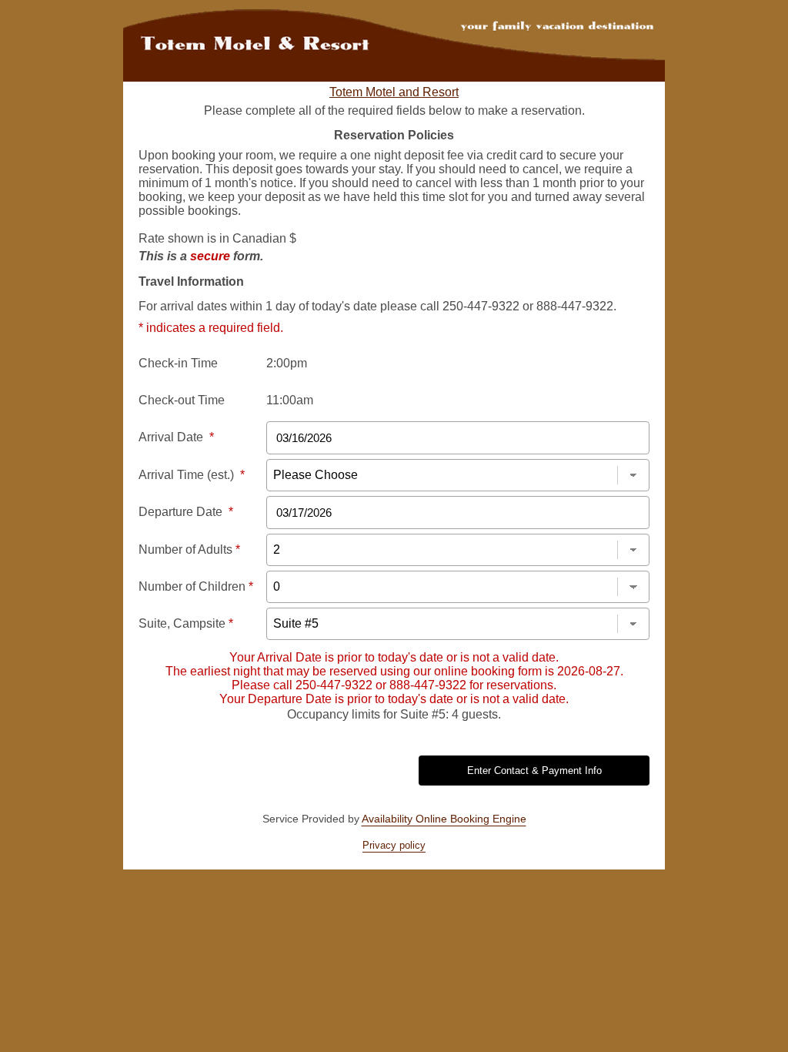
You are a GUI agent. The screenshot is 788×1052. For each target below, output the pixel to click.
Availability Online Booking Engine (444, 818)
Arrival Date (176, 437)
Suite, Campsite (186, 623)
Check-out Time (182, 400)
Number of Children (196, 586)
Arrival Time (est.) (192, 474)
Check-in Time (178, 363)
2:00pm (286, 363)
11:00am (289, 400)
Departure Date (186, 511)
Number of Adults (189, 549)
